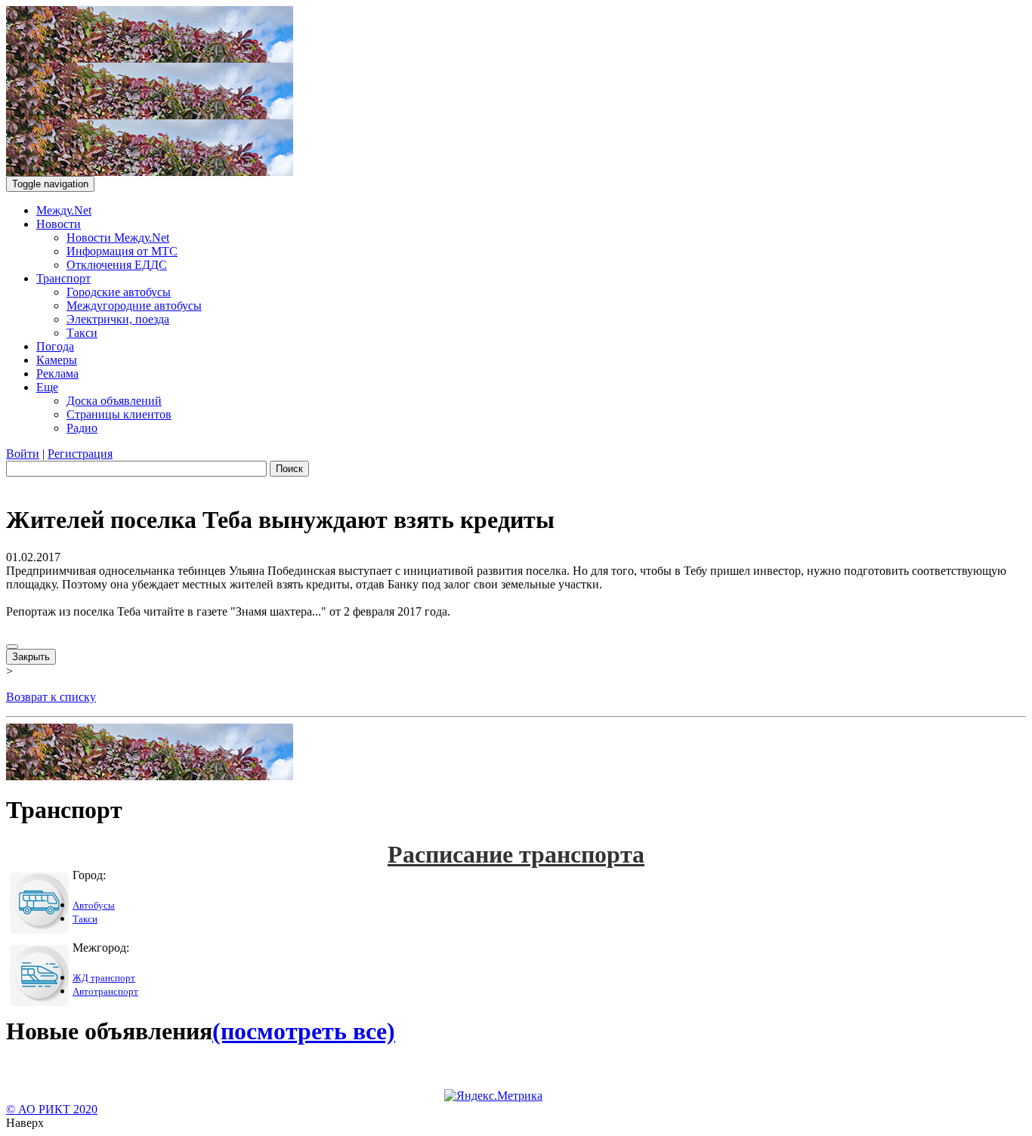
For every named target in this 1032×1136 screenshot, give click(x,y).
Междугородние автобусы (134, 305)
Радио (81, 427)
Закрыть (31, 656)
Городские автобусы (118, 292)
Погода (55, 346)
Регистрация (80, 453)
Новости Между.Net (117, 237)
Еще (47, 387)
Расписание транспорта (516, 854)
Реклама (57, 373)
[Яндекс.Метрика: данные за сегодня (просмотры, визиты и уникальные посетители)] (493, 1096)
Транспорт (63, 278)
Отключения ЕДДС (116, 264)
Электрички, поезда (117, 319)
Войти (22, 453)
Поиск (289, 468)
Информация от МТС (122, 251)
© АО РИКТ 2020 (51, 1109)
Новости (58, 224)
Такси (81, 332)
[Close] (12, 646)
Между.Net (63, 210)
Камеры (56, 359)
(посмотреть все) (303, 1031)
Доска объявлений (114, 400)
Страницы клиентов (118, 414)
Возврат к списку (51, 696)
